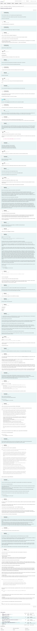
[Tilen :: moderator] (3, 100)
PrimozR (3, 620)
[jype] (3, 51)
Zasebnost (8, 618)
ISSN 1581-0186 (27, 629)
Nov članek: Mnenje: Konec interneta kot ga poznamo (10, 619)
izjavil (10, 339)
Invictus (5, 177)
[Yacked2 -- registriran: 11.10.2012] (3, 124)
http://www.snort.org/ (4, 55)
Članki (13, 3)
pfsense (9, 231)
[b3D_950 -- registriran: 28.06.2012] (3, 73)
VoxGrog (5, 549)
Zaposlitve (16, 3)
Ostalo (20, 3)
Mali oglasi (8, 3)
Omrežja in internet (7, 615)
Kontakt (14, 629)
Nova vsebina (8, 621)
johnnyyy (31, 614)
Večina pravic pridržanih (16, 628)
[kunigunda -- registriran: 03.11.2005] (3, 86)
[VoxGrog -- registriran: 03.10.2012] (3, 550)
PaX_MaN (31, 619)
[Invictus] (3, 178)
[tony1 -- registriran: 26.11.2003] (3, 22)
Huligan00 (3, 623)
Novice (2, 3)
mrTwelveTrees (6, 12)
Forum (5, 3)
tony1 (5, 21)
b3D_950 (5, 72)
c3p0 (30, 622)
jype (4, 50)
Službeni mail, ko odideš (5, 614)
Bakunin (5, 168)
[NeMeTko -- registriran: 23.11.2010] (3, 33)
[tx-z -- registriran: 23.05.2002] (3, 111)
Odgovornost (26, 628)
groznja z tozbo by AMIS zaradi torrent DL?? (8, 622)
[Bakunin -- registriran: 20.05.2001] (3, 169)
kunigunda (5, 85)
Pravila (1, 628)
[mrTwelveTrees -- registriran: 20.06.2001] (3, 13)
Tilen (4, 99)
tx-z (4, 110)
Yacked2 (5, 123)
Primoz (3, 617)
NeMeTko (5, 32)
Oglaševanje (2, 629)
